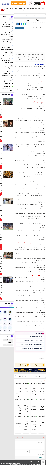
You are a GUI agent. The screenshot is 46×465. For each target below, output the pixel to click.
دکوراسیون (11, 8)
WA (23, 23)
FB (21, 23)
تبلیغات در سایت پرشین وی (28, 461)
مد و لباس (35, 10)
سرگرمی (23, 10)
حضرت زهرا (41, 358)
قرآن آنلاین (6, 339)
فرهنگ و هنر (32, 8)
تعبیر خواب (15, 10)
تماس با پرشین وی (36, 461)
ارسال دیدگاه (41, 457)
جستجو (2, 9)
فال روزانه (10, 339)
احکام (36, 8)
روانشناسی (31, 10)
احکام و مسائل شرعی (41, 15)
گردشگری (19, 10)
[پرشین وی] (39, 3)
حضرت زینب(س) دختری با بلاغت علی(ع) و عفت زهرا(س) (32, 340)
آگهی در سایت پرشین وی (8, 344)
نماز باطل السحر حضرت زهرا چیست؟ (36, 336)
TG (25, 23)
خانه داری (15, 8)
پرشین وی (42, 8)
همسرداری (20, 8)
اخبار (39, 8)
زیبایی (7, 8)
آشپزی (28, 8)
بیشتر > (11, 19)
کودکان (24, 8)
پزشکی (27, 10)
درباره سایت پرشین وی (18, 461)
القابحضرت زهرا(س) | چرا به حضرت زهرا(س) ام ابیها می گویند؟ (31, 344)
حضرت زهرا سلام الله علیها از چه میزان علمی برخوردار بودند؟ (32, 348)
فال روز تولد (10, 342)
